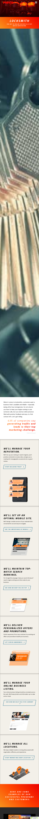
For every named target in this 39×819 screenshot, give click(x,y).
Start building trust (13, 467)
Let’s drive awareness (14, 642)
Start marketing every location (18, 758)
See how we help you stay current (19, 702)
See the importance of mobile (17, 529)
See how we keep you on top (16, 588)
